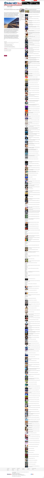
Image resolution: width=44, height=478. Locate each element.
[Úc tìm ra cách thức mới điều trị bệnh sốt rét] (26, 291)
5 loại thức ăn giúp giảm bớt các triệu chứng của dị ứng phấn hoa (34, 265)
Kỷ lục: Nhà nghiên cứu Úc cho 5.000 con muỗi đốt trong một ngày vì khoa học (34, 392)
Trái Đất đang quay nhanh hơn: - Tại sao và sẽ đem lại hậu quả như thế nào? (34, 55)
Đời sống (8, 469)
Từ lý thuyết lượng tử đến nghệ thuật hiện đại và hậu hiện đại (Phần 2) (34, 192)
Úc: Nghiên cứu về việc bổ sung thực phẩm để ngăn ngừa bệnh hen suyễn (33, 337)
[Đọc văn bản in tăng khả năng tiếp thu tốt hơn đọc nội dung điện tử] (26, 168)
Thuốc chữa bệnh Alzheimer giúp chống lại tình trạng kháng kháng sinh (34, 374)
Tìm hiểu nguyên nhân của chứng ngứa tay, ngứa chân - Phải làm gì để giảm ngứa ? (34, 22)
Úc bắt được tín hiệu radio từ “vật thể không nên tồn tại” (33, 96)
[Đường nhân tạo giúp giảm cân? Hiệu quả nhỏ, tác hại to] (26, 404)
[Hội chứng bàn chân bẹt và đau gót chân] (26, 299)
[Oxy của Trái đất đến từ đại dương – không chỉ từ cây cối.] (26, 85)
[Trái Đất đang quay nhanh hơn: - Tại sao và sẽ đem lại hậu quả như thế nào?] (26, 56)
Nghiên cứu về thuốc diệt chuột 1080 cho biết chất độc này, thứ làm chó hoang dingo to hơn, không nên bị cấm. (33, 421)
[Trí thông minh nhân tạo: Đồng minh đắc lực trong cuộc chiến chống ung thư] (26, 130)
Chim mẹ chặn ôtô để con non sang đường (8, 45)
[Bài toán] (26, 83)
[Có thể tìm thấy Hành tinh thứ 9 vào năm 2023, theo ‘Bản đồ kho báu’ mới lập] (26, 328)
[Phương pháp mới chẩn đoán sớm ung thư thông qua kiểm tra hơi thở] (26, 387)
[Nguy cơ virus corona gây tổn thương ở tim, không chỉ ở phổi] (26, 437)
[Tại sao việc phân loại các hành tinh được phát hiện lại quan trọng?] (26, 109)
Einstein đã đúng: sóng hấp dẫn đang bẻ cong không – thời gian (33, 200)
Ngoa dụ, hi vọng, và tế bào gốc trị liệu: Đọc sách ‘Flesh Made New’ (34, 230)
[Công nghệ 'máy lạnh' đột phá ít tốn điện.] (26, 340)
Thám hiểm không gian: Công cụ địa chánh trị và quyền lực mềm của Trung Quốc (33, 73)
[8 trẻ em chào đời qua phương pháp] (26, 60)
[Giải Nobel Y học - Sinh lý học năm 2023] (26, 180)
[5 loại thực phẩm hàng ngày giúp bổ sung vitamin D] (26, 250)
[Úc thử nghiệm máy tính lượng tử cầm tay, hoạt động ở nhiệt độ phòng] (26, 371)
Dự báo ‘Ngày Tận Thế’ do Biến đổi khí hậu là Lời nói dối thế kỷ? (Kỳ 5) (34, 323)
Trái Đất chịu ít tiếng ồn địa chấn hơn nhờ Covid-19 (33, 446)
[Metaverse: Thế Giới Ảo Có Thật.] (26, 259)
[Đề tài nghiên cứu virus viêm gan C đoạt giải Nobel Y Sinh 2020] (26, 390)
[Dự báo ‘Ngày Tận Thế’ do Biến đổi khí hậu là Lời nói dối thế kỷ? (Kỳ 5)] (26, 324)
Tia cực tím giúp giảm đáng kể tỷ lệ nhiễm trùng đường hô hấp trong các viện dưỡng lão (33, 49)
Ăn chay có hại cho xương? (30, 376)
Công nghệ (28, 469)
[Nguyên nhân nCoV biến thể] (26, 453)
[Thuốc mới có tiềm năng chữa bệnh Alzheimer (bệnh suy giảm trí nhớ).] (26, 348)
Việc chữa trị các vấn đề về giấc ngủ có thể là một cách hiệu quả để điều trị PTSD (33, 187)
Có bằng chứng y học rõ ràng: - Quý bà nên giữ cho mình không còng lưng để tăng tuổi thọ (33, 94)
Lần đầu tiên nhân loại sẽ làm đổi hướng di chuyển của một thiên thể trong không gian (33, 316)
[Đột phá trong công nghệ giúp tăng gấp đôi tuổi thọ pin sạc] (26, 303)
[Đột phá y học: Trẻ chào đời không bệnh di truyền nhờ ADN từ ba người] (26, 64)
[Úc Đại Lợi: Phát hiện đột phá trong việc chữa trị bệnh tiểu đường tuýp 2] (26, 412)
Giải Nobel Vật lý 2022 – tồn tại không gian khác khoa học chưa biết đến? (33, 239)
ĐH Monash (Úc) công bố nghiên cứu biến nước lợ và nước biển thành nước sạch (33, 429)
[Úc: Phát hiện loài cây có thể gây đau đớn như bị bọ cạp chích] (26, 396)
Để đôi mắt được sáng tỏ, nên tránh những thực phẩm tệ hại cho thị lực (34, 34)
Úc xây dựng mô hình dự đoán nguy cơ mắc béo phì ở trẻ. (33, 366)
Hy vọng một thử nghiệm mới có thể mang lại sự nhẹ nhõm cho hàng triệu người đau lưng (33, 143)
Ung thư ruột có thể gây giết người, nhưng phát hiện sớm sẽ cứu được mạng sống (34, 191)
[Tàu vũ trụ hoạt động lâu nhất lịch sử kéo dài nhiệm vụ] (26, 225)
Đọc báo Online (23, 0)
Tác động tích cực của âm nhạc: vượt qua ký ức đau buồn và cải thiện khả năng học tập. (34, 135)
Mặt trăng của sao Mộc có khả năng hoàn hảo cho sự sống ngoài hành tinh (33, 359)
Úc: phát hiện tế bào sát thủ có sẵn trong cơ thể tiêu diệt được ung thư (34, 65)
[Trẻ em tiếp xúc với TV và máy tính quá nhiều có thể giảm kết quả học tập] (26, 406)
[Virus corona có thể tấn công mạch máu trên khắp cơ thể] (26, 439)
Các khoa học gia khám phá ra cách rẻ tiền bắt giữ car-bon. (33, 98)
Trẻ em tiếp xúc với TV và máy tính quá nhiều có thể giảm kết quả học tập (34, 405)
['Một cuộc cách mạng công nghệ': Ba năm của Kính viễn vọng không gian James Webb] (26, 113)
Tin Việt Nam (28, 468)
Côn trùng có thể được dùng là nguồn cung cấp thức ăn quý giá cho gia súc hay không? (34, 218)
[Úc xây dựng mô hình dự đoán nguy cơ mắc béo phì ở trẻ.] (26, 367)
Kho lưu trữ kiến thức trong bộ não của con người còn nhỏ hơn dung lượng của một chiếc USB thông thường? (33, 100)
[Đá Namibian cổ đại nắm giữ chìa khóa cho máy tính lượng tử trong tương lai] (26, 296)
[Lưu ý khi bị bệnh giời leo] (26, 189)
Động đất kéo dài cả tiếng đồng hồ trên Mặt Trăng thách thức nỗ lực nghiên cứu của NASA (34, 147)
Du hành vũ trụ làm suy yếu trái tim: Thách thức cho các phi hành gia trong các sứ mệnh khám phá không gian (33, 128)
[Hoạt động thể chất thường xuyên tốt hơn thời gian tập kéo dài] (26, 381)
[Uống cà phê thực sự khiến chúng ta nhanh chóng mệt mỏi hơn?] (26, 418)
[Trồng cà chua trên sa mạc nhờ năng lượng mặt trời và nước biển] (26, 441)
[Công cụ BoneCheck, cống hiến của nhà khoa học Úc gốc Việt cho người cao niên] (26, 181)
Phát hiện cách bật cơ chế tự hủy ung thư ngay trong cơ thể (33, 442)
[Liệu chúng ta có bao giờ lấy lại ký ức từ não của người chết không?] (26, 107)
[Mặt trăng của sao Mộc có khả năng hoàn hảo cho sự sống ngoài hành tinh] (26, 359)
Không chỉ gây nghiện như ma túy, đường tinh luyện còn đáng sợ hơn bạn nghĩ (34, 388)
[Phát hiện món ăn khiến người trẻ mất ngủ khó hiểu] (26, 373)
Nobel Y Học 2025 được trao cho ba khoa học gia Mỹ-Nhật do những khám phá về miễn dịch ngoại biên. (34, 26)
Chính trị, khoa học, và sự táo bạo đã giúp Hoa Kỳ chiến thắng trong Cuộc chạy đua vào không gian (34, 139)
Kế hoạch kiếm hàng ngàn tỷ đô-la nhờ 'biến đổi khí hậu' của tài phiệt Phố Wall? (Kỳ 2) (34, 333)
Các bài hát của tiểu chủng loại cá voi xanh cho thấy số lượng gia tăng (34, 281)
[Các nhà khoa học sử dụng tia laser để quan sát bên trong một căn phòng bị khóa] (26, 326)
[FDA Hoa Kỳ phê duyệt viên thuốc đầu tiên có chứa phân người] (26, 223)
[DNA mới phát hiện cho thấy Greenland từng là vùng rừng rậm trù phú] (26, 243)
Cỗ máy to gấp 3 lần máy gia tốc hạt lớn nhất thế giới (9, 46)
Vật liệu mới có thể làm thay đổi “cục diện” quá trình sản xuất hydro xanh (34, 321)
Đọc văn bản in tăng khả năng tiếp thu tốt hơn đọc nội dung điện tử (33, 167)
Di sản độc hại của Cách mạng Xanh (31, 145)
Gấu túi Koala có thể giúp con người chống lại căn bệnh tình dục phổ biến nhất (34, 427)
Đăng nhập (32, 0)
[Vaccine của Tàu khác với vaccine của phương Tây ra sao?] (26, 355)
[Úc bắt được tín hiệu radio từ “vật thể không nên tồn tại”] (26, 97)
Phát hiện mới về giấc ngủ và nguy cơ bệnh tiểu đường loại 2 (34, 202)
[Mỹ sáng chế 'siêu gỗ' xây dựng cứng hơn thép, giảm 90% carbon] (26, 89)
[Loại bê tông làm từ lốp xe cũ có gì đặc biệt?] (26, 301)
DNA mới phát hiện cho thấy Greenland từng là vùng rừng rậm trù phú (34, 241)
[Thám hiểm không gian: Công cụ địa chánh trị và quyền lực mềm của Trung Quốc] (26, 74)
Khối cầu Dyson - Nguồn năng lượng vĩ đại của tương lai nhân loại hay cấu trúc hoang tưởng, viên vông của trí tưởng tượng (34, 211)
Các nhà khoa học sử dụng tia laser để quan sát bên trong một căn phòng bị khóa (34, 325)
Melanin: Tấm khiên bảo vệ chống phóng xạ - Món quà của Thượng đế (33, 256)
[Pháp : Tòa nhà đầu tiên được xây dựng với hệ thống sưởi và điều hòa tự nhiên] (26, 17)
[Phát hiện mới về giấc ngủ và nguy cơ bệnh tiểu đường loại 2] (26, 203)
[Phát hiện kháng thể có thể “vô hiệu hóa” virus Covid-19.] (26, 398)
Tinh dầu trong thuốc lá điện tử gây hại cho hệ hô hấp (33, 319)
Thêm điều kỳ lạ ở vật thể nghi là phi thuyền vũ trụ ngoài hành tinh (34, 28)
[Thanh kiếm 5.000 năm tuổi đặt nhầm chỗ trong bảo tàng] (26, 455)
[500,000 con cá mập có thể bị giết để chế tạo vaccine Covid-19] (26, 394)
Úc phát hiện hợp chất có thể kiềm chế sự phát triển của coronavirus (33, 415)
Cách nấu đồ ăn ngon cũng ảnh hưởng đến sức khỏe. (33, 409)
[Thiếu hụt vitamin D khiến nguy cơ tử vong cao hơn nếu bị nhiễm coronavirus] (26, 424)
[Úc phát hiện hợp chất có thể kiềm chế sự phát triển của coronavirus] (26, 416)
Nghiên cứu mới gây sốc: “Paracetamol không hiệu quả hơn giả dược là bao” (34, 364)
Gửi (5, 55)
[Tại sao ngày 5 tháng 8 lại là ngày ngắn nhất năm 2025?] (26, 54)
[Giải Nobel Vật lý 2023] (26, 178)
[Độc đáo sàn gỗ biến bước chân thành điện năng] (26, 342)
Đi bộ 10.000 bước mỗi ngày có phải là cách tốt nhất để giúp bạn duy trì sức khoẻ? (34, 198)
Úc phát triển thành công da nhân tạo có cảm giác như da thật (34, 407)
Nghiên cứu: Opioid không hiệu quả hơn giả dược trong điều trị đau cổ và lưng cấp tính (34, 169)
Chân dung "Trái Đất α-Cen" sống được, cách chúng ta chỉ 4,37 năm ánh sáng (34, 304)
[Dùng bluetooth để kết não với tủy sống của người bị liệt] (26, 213)
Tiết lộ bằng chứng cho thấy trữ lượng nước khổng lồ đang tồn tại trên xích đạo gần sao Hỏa (33, 155)
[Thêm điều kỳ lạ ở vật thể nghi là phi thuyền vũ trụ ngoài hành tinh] (26, 29)
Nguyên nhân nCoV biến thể (30, 452)
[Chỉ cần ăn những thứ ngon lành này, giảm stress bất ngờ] (26, 363)
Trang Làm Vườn (13, 468)
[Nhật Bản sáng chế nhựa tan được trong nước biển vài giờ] (26, 70)
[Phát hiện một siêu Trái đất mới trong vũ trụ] (26, 361)
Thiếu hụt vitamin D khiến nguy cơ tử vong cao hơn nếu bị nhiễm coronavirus (33, 423)
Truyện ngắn (23, 469)
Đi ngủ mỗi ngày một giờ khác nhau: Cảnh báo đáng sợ (33, 163)
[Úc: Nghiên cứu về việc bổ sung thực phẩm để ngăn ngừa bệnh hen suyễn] (26, 338)
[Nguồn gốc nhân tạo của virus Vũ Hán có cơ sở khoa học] (26, 351)
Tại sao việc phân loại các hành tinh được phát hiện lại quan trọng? (34, 108)
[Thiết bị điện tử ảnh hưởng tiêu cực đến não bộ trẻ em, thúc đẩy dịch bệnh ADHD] (26, 162)
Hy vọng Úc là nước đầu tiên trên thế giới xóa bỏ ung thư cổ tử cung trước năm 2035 (34, 431)
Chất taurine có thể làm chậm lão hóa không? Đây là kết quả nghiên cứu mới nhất (33, 207)
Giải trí (17, 469)
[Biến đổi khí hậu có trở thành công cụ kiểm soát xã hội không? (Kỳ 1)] (26, 336)
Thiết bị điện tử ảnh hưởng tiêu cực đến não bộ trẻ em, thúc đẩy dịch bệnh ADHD (33, 161)
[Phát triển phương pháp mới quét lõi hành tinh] (26, 263)
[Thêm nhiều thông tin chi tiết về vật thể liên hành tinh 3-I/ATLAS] (26, 15)
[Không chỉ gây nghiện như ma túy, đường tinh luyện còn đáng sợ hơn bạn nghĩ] (26, 389)
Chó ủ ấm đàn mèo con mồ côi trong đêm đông (22, 14)
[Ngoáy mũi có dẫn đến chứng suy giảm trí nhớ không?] (26, 269)
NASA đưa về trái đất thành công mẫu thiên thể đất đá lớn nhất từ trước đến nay (34, 183)
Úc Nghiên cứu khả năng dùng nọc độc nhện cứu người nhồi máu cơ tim (34, 345)
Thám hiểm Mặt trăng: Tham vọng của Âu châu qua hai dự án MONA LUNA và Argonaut (34, 24)
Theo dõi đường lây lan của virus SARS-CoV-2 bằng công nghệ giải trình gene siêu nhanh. (33, 378)
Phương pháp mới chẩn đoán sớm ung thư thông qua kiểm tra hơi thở (34, 386)
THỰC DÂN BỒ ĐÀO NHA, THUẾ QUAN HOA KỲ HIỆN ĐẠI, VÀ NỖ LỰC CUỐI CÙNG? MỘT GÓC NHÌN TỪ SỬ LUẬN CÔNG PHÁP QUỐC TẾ (34, 62)
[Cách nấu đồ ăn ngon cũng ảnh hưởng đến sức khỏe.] (26, 410)
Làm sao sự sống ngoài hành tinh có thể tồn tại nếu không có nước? (34, 46)
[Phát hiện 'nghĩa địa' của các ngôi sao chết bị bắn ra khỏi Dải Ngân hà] (26, 276)
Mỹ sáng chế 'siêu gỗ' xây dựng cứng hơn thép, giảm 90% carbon (33, 89)
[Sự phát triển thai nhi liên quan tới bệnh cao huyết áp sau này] (26, 310)
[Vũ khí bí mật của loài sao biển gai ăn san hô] (26, 176)
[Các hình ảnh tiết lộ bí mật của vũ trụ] (26, 279)
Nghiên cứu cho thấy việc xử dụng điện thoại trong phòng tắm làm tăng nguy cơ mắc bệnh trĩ (34, 30)
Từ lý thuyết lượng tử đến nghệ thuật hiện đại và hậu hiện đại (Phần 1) (34, 194)
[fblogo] (31, 474)
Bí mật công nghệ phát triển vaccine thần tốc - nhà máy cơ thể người (34, 419)
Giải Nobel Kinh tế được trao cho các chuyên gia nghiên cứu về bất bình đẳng (34, 118)
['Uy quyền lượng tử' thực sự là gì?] (26, 103)
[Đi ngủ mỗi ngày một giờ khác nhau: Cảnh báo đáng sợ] (26, 164)
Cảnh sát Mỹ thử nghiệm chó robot (22, 13)
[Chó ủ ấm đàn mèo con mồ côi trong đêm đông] (26, 461)
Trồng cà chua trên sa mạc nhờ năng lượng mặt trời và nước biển (34, 441)
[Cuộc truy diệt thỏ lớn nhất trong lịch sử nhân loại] (26, 158)
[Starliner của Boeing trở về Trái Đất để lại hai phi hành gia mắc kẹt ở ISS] (26, 138)
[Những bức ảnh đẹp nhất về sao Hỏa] (26, 357)
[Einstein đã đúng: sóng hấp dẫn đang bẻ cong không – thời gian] (26, 201)
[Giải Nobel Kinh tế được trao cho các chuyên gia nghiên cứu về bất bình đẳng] (26, 118)
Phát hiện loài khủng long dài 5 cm (31, 450)
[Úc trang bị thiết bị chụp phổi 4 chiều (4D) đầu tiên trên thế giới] (26, 307)
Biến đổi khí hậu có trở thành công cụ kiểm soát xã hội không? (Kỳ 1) (33, 335)
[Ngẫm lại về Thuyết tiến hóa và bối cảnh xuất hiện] (26, 293)
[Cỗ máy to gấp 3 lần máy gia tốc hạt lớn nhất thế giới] (26, 154)
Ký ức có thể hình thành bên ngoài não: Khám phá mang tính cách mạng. (34, 116)
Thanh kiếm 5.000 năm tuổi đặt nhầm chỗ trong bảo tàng (33, 454)
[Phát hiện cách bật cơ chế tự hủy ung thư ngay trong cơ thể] (26, 443)
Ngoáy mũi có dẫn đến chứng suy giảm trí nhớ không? (33, 268)
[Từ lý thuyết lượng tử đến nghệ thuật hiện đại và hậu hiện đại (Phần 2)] (26, 193)
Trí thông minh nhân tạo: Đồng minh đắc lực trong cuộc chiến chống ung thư (34, 129)
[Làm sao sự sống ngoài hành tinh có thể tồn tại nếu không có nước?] (26, 46)
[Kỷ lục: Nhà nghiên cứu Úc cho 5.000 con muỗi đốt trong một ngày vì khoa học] (26, 392)
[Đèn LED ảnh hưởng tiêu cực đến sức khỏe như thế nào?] (26, 234)
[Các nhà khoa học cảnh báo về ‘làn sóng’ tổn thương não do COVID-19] (26, 435)
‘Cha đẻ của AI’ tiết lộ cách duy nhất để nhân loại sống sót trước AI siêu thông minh (33, 48)
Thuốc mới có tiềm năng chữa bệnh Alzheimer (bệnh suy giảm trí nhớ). (34, 347)
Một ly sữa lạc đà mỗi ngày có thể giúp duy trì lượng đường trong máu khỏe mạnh (33, 237)
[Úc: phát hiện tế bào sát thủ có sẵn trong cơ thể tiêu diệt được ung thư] (26, 66)
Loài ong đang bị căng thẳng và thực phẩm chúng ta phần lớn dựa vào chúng (34, 261)
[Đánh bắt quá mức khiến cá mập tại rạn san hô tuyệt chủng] (26, 205)
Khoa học (26, 8)
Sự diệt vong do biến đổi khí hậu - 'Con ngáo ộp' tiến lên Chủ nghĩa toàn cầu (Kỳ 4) (34, 329)
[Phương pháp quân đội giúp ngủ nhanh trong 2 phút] (26, 174)
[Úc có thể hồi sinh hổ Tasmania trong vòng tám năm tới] (26, 81)
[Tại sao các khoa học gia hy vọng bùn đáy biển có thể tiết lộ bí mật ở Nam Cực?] (26, 38)
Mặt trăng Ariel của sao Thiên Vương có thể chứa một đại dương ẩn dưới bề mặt (33, 141)
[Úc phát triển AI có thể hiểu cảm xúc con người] (26, 68)
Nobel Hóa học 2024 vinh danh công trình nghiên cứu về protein (33, 124)
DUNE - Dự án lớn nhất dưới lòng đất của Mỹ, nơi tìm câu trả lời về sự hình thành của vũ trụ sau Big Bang (34, 133)
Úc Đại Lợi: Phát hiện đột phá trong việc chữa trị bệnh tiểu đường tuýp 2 (33, 411)
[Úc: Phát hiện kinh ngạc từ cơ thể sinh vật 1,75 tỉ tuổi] (26, 160)
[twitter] (32, 474)
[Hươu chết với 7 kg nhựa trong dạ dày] (26, 465)
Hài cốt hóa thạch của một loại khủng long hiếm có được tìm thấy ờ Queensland (34, 247)
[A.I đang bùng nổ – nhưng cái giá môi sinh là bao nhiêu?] (26, 91)
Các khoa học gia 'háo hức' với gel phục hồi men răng (33, 18)
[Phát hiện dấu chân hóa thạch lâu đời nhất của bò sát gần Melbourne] (26, 87)
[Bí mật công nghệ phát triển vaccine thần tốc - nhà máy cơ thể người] (26, 420)
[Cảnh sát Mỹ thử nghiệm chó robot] (22, 10)
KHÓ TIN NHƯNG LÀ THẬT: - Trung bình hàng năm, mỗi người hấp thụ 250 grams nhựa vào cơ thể (34, 36)
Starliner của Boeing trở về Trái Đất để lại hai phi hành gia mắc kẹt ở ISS (33, 137)
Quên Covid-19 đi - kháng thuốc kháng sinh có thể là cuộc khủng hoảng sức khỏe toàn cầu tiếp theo (33, 171)
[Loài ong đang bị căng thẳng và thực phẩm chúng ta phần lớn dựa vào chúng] (26, 261)
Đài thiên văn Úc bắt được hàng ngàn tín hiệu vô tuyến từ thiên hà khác (33, 343)
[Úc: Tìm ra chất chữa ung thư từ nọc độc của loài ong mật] (26, 402)
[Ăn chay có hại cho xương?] (26, 377)
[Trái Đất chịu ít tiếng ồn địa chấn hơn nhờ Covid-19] (26, 447)
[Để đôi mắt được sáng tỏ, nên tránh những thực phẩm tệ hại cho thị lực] (26, 35)
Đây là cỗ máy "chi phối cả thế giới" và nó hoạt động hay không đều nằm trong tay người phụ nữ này (33, 104)
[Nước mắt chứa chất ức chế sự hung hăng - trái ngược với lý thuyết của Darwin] (26, 166)
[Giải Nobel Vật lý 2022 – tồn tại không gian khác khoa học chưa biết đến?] (26, 240)
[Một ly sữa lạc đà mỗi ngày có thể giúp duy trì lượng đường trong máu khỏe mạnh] (26, 238)
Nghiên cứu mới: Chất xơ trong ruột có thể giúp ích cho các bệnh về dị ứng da (33, 286)
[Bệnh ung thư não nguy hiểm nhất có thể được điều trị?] (27, 11)
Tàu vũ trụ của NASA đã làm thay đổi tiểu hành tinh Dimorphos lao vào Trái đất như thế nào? (33, 149)
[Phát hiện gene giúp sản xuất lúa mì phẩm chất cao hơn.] (26, 289)
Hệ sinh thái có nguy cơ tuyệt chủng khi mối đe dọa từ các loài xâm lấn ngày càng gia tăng (33, 185)
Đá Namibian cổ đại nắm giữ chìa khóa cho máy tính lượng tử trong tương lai (34, 294)
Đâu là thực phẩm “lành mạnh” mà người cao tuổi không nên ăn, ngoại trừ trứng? (34, 20)
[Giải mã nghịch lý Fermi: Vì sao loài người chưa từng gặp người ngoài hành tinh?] (26, 42)
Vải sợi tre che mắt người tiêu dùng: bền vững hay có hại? (33, 214)
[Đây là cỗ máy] (26, 105)
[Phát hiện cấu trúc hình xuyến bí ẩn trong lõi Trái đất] (26, 115)
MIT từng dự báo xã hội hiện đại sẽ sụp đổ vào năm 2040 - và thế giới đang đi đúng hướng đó (34, 44)
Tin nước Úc (8, 468)
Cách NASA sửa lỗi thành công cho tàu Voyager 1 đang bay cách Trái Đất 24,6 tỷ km (33, 131)
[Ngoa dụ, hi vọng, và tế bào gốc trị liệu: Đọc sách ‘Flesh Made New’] (26, 231)
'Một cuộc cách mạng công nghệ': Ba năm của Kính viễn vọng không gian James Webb (34, 112)
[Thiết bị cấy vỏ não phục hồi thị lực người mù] (26, 383)
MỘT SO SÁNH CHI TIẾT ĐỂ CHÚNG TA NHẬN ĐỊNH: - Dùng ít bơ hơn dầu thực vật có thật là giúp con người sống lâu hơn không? (34, 79)
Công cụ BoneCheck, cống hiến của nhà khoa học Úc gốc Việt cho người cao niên (34, 181)
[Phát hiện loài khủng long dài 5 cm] (26, 451)
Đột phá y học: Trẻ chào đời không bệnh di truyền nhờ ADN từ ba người (34, 63)
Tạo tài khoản (35, 0)
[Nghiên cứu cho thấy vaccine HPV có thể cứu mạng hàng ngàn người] (26, 318)
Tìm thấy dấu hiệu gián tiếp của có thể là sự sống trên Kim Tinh (33, 400)
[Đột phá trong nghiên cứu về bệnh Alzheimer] (26, 284)
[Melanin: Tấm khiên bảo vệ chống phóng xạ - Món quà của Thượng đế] (26, 256)
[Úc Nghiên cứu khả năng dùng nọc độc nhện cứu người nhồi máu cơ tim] (26, 346)
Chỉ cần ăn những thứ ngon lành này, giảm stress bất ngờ (33, 362)
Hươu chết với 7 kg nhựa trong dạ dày (22, 17)
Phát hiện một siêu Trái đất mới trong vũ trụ (32, 360)
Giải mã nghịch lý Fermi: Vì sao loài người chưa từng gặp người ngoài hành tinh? (33, 42)
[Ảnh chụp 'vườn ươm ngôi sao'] (26, 449)
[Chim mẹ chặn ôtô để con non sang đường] (26, 463)
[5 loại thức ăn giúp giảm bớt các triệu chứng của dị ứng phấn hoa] (26, 266)
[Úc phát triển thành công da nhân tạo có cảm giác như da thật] (26, 408)
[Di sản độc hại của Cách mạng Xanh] (26, 146)
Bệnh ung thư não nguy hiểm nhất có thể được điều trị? (31, 9)
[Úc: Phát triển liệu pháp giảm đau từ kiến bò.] (26, 308)
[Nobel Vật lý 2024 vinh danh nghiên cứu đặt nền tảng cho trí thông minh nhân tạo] (26, 122)
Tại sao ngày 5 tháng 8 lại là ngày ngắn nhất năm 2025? (33, 53)
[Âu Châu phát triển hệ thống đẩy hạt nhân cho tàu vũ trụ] (26, 227)
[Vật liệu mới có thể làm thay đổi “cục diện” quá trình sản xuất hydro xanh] (26, 322)
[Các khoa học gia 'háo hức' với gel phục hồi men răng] (26, 19)
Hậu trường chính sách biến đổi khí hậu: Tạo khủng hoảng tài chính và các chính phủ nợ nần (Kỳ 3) (34, 331)
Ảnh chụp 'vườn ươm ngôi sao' (31, 448)
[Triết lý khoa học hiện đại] (26, 197)
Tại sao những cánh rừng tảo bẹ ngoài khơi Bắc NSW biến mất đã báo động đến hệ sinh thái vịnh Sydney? (34, 368)
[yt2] (33, 474)
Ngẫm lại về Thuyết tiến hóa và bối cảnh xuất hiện (33, 292)
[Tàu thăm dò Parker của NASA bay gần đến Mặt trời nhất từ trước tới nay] (26, 111)
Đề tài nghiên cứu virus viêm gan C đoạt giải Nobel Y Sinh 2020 (33, 390)
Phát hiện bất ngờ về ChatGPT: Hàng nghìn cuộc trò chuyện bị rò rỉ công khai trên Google (34, 51)
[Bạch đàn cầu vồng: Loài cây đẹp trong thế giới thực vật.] (26, 152)
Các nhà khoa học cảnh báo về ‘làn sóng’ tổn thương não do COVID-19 (34, 435)
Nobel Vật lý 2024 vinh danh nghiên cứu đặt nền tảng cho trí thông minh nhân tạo (33, 122)
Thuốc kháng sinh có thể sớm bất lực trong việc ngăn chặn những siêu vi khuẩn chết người (33, 235)
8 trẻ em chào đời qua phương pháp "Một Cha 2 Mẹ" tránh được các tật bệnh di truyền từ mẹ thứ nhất (33, 59)
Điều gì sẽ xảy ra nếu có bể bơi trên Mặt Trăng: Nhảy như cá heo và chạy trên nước (11, 42)
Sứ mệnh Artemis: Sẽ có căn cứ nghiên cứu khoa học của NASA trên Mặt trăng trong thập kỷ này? (33, 251)
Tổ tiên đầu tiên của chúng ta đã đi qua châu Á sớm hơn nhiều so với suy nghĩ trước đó (34, 209)
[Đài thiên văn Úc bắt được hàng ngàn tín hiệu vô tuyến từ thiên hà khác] (26, 344)
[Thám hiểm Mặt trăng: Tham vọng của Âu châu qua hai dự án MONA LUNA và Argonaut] (26, 25)
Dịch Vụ (33, 469)
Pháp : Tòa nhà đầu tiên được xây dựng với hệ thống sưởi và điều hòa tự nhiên (34, 16)
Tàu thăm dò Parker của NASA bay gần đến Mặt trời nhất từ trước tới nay (33, 110)
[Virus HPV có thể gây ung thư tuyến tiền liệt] (26, 433)
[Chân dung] (26, 305)
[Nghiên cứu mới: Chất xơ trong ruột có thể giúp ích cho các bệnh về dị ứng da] (26, 287)
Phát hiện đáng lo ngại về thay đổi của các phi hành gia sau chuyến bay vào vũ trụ (33, 271)
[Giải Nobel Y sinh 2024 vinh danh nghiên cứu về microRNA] (26, 120)
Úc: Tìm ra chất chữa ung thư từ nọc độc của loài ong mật (33, 401)
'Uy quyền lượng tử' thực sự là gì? (31, 102)
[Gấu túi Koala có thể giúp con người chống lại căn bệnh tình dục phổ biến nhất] (26, 428)
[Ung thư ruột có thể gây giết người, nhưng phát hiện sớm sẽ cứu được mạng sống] (26, 191)
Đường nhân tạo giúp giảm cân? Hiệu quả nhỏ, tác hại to (33, 403)
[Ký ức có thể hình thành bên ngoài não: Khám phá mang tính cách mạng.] (26, 117)
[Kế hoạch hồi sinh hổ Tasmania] (26, 312)
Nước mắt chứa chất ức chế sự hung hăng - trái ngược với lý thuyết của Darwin (34, 165)
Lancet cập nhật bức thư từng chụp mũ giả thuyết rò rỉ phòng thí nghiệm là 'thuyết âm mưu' (34, 349)
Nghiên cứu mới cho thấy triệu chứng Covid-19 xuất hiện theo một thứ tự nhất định (34, 425)
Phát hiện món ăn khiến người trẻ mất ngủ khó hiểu (33, 372)
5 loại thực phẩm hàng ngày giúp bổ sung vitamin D (33, 249)
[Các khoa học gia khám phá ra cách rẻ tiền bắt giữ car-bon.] (26, 99)
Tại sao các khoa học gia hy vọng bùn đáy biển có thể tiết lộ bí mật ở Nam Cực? (34, 38)
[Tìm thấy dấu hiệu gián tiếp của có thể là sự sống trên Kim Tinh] (26, 400)
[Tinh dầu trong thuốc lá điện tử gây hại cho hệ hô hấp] (26, 320)
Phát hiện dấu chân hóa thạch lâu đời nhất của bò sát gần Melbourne (33, 87)
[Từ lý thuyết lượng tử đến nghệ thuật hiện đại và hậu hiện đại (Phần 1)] (26, 195)
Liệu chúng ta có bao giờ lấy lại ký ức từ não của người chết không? (34, 106)
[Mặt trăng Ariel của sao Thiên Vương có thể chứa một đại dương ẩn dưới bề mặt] (26, 142)
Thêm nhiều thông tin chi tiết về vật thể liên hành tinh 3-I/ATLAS (33, 14)
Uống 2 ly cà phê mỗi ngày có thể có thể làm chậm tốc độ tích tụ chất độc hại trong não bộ (34, 314)
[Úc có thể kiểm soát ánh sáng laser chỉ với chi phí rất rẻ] (26, 457)
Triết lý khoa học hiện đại (30, 196)
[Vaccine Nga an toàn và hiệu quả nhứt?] (26, 353)
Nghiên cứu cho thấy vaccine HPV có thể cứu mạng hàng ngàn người (34, 318)
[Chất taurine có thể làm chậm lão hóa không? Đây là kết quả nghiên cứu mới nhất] (26, 207)
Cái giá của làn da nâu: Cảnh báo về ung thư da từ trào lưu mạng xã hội (33, 92)
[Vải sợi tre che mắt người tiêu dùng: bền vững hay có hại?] (26, 215)
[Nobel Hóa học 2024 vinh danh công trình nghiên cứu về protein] (26, 124)
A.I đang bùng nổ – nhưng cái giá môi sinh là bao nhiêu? (33, 90)
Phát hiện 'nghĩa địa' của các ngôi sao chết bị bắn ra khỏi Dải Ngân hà (34, 275)
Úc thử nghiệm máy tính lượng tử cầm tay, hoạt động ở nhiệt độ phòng (34, 370)
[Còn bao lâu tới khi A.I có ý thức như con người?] (26, 77)
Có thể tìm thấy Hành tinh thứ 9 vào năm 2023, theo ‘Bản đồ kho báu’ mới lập (33, 327)
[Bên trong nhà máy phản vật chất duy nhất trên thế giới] (26, 229)
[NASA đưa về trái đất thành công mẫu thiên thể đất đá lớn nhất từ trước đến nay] (26, 183)
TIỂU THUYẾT (18, 468)
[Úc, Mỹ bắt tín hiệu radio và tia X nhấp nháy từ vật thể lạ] (26, 72)
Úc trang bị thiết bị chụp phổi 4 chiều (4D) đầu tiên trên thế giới (33, 306)
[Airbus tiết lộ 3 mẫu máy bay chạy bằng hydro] (26, 385)
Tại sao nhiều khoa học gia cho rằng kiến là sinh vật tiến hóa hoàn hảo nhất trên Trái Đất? (34, 126)
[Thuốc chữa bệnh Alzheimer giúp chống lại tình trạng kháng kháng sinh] (26, 375)
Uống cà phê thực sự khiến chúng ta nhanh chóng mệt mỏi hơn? (33, 417)
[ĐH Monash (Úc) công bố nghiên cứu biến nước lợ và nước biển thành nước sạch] (26, 429)
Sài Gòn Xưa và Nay (34, 468)
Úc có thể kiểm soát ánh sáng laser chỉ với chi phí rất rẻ (22, 20)
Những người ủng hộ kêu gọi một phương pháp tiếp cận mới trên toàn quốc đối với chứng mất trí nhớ (34, 57)
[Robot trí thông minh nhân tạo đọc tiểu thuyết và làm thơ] (26, 445)
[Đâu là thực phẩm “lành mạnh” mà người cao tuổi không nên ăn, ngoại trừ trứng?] (26, 21)
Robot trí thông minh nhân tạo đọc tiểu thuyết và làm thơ (33, 444)
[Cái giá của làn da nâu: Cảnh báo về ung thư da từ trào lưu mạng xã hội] (26, 93)
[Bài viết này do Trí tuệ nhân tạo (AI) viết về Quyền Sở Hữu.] (26, 246)
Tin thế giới (23, 468)
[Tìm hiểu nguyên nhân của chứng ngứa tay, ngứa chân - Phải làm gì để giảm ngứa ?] (26, 23)
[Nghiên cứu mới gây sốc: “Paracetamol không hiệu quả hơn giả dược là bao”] (26, 365)
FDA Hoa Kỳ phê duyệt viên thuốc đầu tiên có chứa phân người (33, 222)
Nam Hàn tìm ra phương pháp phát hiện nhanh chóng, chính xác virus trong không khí (34, 413)
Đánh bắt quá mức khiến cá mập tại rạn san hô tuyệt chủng (33, 204)
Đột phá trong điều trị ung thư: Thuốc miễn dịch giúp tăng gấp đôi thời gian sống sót (34, 75)
